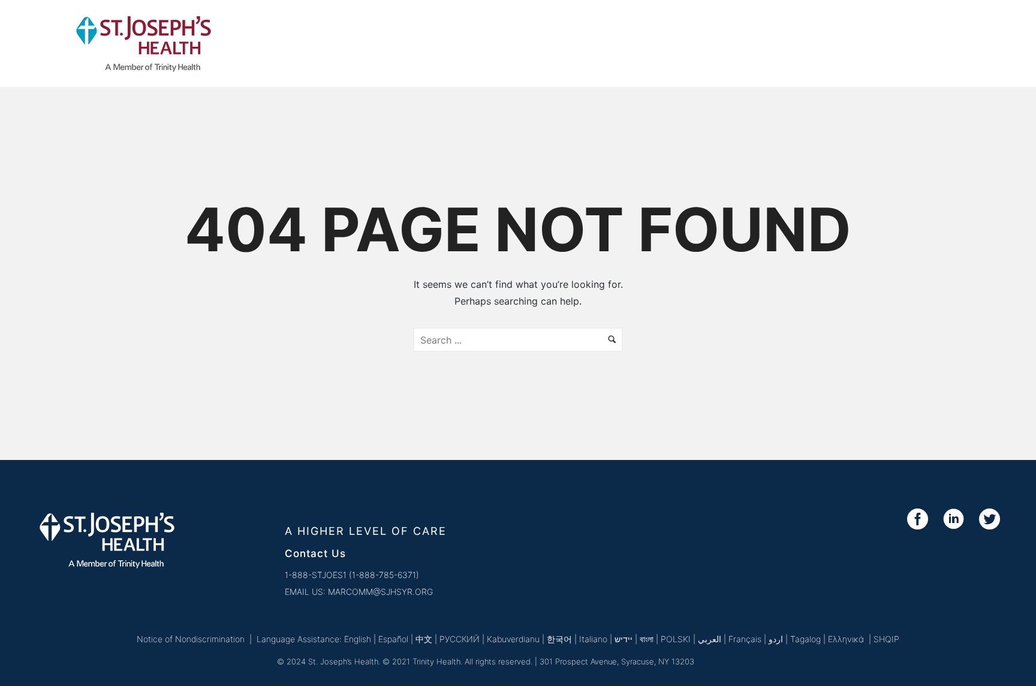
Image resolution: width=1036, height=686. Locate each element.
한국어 (559, 639)
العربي (709, 639)
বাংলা (646, 639)
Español (393, 639)
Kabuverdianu (513, 639)
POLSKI (676, 639)
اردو (776, 639)
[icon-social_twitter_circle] (989, 520)
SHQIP (886, 639)
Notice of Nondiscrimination (191, 639)
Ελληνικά (847, 639)
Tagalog (805, 639)
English (357, 639)
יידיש (624, 639)
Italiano (593, 639)
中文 (423, 639)
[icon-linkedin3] (956, 520)
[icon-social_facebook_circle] (920, 520)
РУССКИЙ (459, 639)
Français (744, 639)
